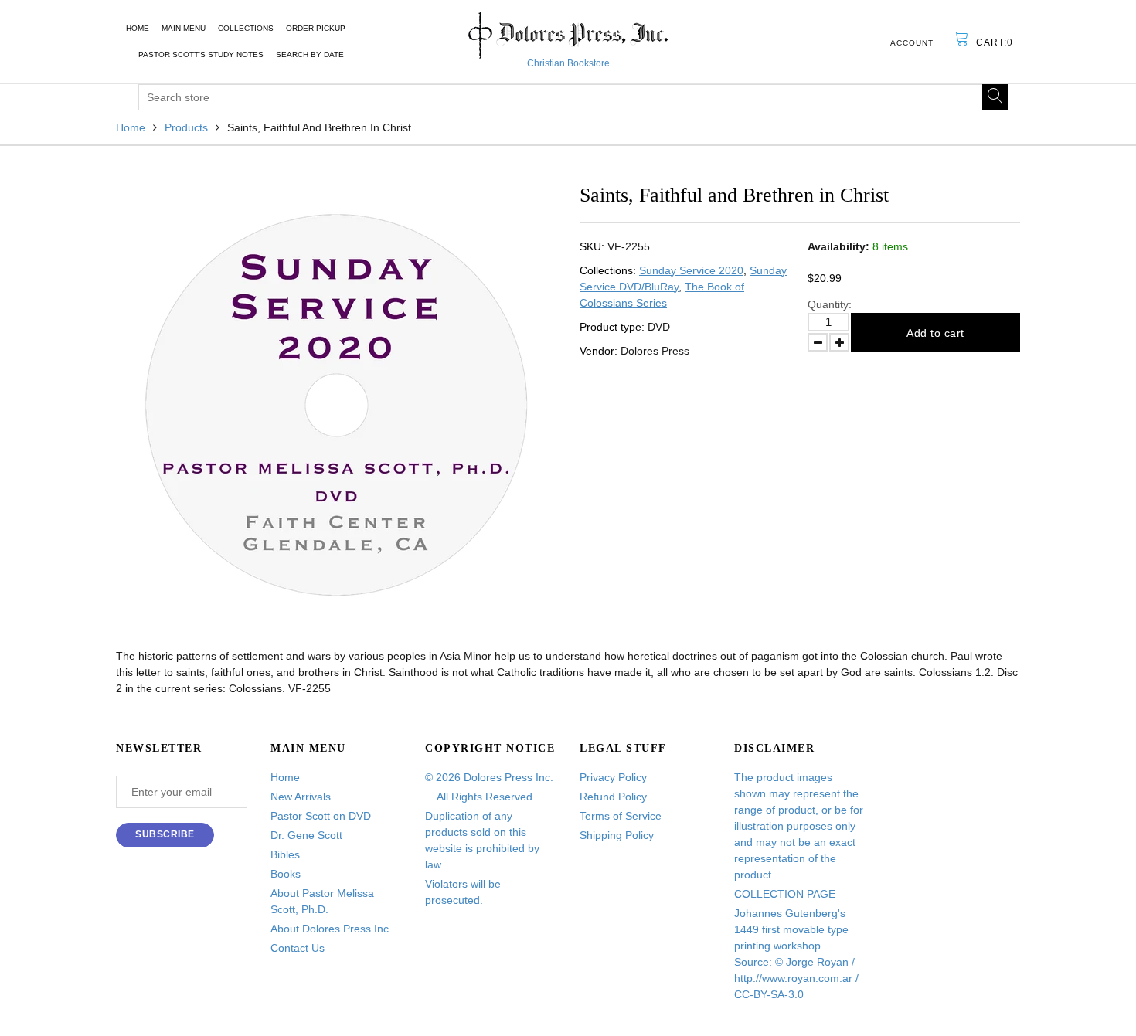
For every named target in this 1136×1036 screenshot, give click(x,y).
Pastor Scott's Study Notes (201, 54)
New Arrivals (300, 796)
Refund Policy (613, 796)
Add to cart (935, 333)
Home (137, 28)
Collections (246, 28)
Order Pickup (315, 28)
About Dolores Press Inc (329, 928)
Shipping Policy (617, 835)
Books (285, 874)
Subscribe (165, 834)
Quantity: (830, 304)
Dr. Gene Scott (306, 835)
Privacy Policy (613, 777)
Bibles (285, 854)
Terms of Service (621, 816)
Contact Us (297, 948)
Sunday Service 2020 (691, 270)
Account (912, 43)
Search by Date (310, 54)
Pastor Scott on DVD (320, 816)
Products (186, 127)
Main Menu (184, 28)
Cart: (994, 42)
